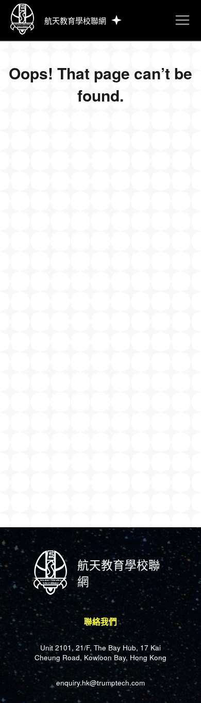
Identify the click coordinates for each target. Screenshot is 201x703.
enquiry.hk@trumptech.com (100, 683)
